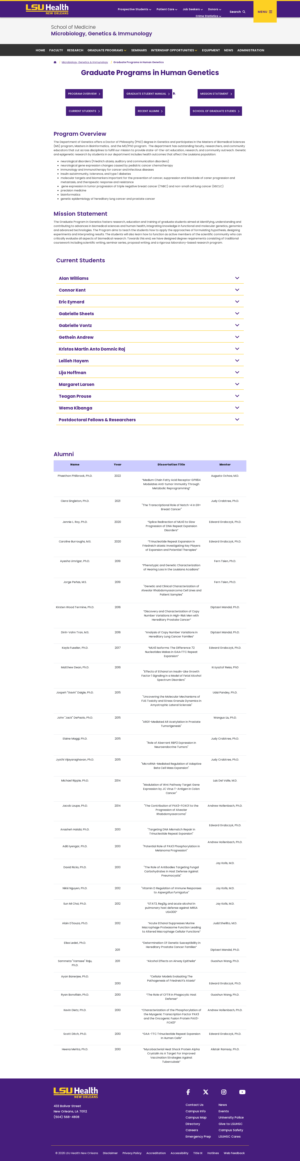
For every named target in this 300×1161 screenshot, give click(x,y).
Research (75, 50)
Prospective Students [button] (133, 9)
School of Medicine (73, 27)
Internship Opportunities (172, 50)
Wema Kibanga (75, 408)
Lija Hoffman (72, 373)
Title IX (198, 1153)
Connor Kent (72, 290)
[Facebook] (188, 1092)
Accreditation (156, 1153)
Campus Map (196, 1117)
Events (224, 1111)
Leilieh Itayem (74, 361)
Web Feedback (234, 1153)
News (228, 50)
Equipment (211, 50)
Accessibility (179, 1153)
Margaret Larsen (76, 384)
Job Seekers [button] (191, 9)
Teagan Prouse (75, 396)
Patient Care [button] (165, 9)
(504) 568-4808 (66, 1117)
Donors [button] (213, 9)
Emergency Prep (198, 1136)
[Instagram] (223, 1092)
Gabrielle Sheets (76, 314)
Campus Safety (231, 1130)
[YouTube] (242, 1092)
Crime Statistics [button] (207, 16)
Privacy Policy (132, 1153)
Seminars (139, 50)
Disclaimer (110, 1153)
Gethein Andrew (76, 337)
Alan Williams (74, 278)
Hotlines (213, 1153)
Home (40, 50)
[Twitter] (206, 1092)
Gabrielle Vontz (75, 325)
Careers (192, 1130)
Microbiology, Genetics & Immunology (101, 33)
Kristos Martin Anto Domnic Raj (92, 349)
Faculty (56, 50)
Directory (193, 1124)
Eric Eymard (71, 302)
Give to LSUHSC (231, 1124)
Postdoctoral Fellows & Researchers (97, 420)
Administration (250, 50)
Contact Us (194, 1105)
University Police (231, 1117)
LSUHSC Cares (230, 1136)
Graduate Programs (105, 50)
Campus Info (196, 1111)
